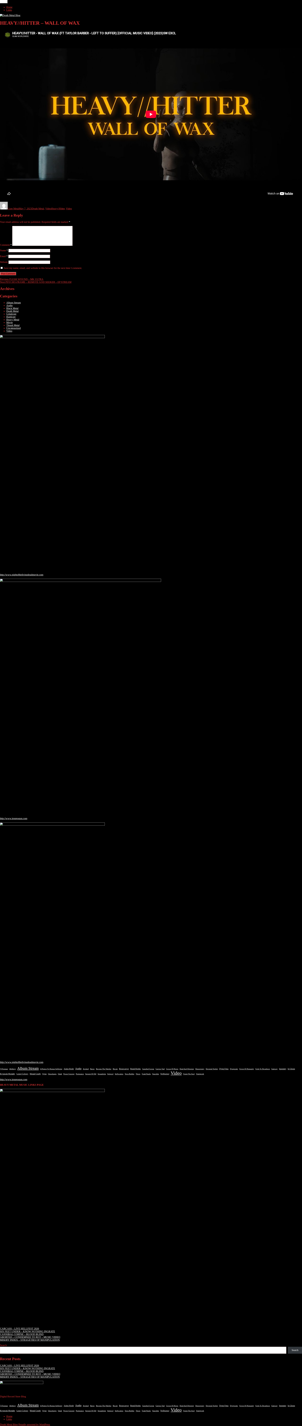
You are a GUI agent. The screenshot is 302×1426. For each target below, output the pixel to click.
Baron (92, 1069)
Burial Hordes (135, 1069)
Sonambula (102, 1074)
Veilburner (164, 1074)
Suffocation (119, 1074)
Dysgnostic (234, 1069)
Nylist (44, 1074)
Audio (9, 305)
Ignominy (282, 1069)
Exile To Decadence (262, 1069)
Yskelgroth (200, 1074)
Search (3, 1345)
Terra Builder (129, 1074)
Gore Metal (13, 208)
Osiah (60, 1074)
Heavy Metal (12, 319)
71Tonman (4, 1069)
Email (4, 256)
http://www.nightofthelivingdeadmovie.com (21, 574)
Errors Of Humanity (246, 1069)
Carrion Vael (160, 1069)
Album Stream (13, 302)
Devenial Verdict (212, 1069)
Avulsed (86, 1069)
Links (9, 10)
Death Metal (38, 208)
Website (4, 262)
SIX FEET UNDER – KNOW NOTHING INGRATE (27, 1331)
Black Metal (12, 308)
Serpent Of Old (90, 1074)
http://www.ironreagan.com (13, 818)
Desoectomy (199, 1069)
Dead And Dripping (187, 1069)
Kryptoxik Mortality (7, 1074)
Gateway (274, 1069)
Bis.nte (115, 1069)
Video (48, 208)
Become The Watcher (103, 1069)
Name (4, 250)
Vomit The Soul (189, 1074)
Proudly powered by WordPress (34, 1424)
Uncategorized (13, 328)
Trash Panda (146, 1074)
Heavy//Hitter (58, 208)
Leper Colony (22, 1074)
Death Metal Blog (9, 1424)
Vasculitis (155, 1074)
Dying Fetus (224, 1069)
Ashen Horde (69, 1069)
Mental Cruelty (35, 1074)
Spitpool (110, 1074)
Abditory (12, 1069)
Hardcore (11, 316)
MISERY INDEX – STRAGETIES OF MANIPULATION (30, 1340)
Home (9, 7)
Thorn (138, 1074)
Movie (9, 322)
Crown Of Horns (172, 1069)
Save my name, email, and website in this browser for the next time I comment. (43, 268)
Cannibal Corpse (148, 1069)
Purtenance (80, 1074)
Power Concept (68, 1074)
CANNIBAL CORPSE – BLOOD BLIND (22, 1334)
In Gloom (291, 1069)
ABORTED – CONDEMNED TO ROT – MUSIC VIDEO (30, 1337)
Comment (6, 245)
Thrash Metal (13, 325)
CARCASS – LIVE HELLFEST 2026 (19, 1328)
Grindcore (11, 314)
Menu (3, 1)
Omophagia (52, 1074)
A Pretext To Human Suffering (51, 1069)
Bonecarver (124, 1069)
